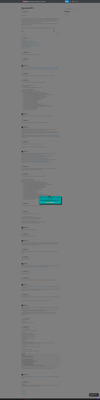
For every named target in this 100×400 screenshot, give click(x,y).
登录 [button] (75, 1)
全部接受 (48, 202)
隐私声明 (42, 200)
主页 (24, 1)
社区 (70, 1)
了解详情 (52, 198)
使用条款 (44, 200)
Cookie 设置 (51, 202)
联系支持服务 (66, 1)
